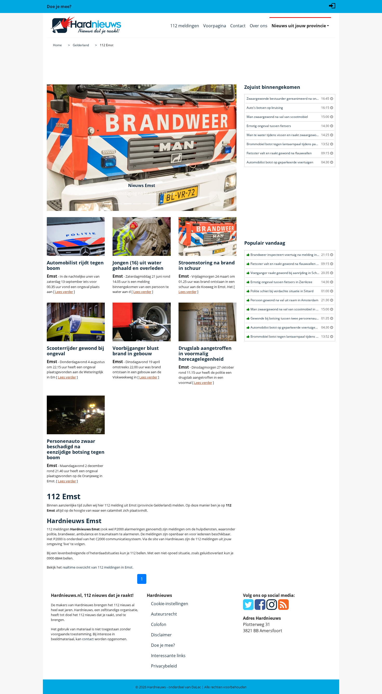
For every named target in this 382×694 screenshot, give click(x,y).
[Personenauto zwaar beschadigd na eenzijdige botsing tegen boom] (76, 415)
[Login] (332, 5)
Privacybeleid (164, 666)
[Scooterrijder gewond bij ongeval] (76, 322)
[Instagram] (271, 607)
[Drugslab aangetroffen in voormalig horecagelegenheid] (207, 322)
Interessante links (168, 655)
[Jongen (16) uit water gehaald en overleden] (141, 236)
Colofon (158, 624)
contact (88, 639)
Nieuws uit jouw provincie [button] (299, 26)
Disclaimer (161, 635)
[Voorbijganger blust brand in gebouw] (141, 322)
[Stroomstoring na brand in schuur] (207, 236)
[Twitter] (248, 607)
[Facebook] (260, 607)
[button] (61, 147)
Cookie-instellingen (169, 603)
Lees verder (64, 291)
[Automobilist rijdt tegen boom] (76, 236)
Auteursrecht (164, 614)
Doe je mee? (163, 645)
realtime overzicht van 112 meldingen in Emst (98, 567)
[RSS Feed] (283, 607)
